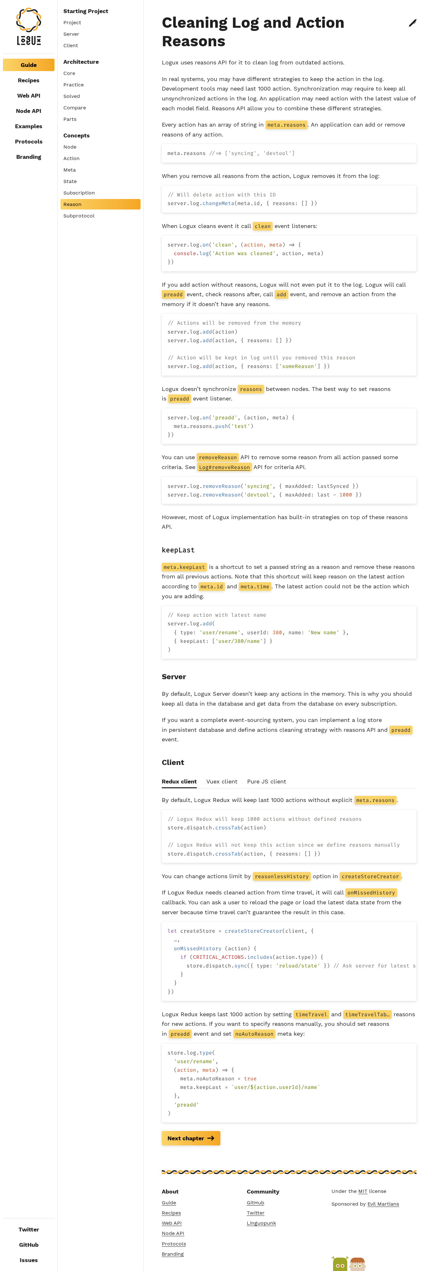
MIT (362, 1191)
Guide (169, 1203)
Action (71, 158)
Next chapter (186, 1138)
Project (72, 22)
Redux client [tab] (179, 781)
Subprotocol (79, 216)
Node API (28, 110)
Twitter (28, 1229)
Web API (28, 95)
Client (70, 45)
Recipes (28, 80)
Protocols (29, 141)
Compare (74, 108)
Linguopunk (261, 1223)
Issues (29, 1260)
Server (71, 34)
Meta (69, 170)
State (70, 181)
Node (69, 147)
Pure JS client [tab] (266, 781)
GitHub (29, 1244)
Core (69, 73)
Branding (28, 156)
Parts (69, 119)
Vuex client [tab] (222, 781)
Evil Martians (383, 1204)
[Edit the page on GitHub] (413, 23)
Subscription (79, 193)
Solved (71, 96)
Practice (73, 85)
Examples (28, 126)
